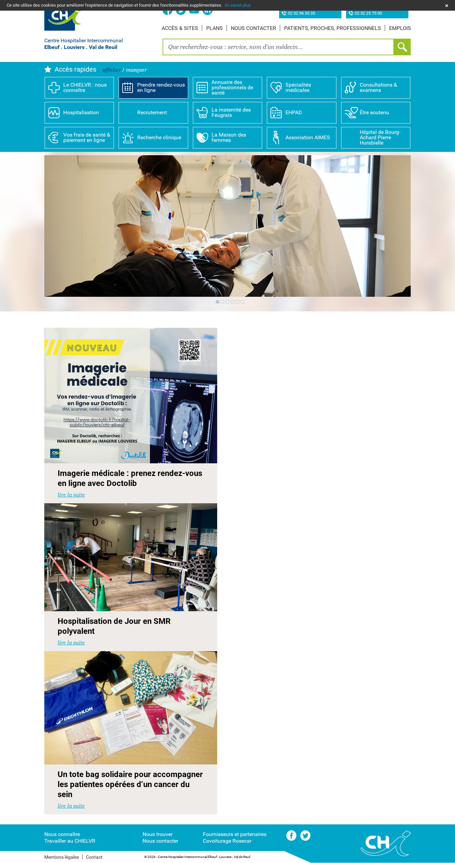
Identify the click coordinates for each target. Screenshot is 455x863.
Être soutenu (374, 112)
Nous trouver (158, 834)
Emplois (400, 28)
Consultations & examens (378, 87)
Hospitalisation (81, 112)
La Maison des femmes (229, 137)
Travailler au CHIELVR (69, 841)
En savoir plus (238, 5)
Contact (94, 857)
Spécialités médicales (298, 87)
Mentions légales (61, 857)
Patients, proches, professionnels (332, 28)
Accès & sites (180, 28)
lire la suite (71, 495)
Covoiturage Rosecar (227, 841)
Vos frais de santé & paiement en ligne (86, 137)
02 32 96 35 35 (301, 13)
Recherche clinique (159, 137)
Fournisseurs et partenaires (234, 834)
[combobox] (278, 47)
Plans (214, 28)
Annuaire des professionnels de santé (232, 87)
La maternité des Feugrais (231, 112)
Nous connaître (62, 834)
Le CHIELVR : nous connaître (85, 87)
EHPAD (293, 112)
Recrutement (152, 112)
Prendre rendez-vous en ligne (161, 87)
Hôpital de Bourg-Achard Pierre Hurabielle (380, 137)
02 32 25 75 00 (368, 13)
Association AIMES (307, 137)
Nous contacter (253, 28)
